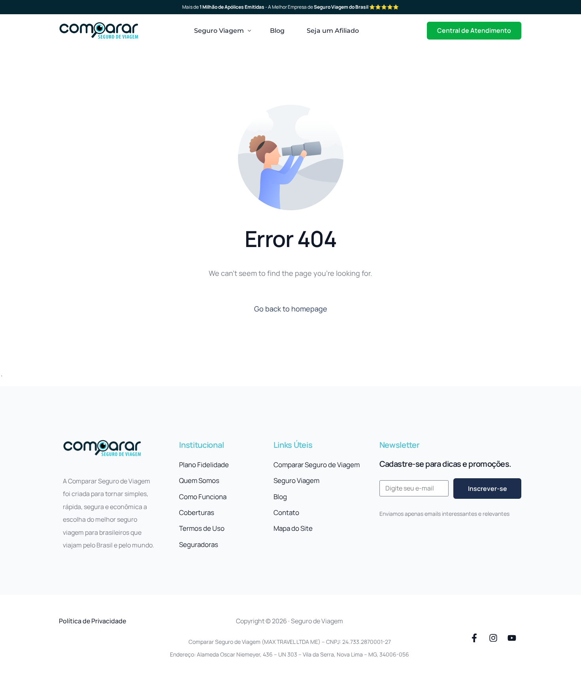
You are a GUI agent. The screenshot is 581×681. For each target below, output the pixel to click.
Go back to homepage (290, 308)
